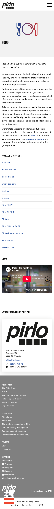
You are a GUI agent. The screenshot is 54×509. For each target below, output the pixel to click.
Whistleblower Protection (13, 478)
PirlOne (5, 219)
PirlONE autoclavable (12, 233)
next (47, 279)
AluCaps (6, 162)
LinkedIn (8, 471)
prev (6, 279)
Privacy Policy (28, 505)
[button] (48, 5)
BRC (33, 135)
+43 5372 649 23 (16, 364)
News (4, 392)
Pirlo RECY (7, 205)
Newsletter (9, 474)
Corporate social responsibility (15, 434)
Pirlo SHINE (7, 240)
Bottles (5, 191)
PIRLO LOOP (8, 247)
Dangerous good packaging (14, 431)
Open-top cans (9, 183)
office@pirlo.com (13, 360)
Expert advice (8, 406)
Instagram (8, 467)
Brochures (6, 420)
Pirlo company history (11, 399)
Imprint (14, 505)
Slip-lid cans (8, 176)
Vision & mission (9, 402)
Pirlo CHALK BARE (11, 226)
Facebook (8, 460)
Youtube (8, 464)
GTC (41, 505)
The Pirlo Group (9, 388)
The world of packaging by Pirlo (16, 424)
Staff (4, 446)
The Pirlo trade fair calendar (14, 395)
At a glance (7, 417)
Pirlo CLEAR (8, 212)
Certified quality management (15, 427)
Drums (5, 198)
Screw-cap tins (9, 169)
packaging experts (35, 139)
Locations (6, 449)
